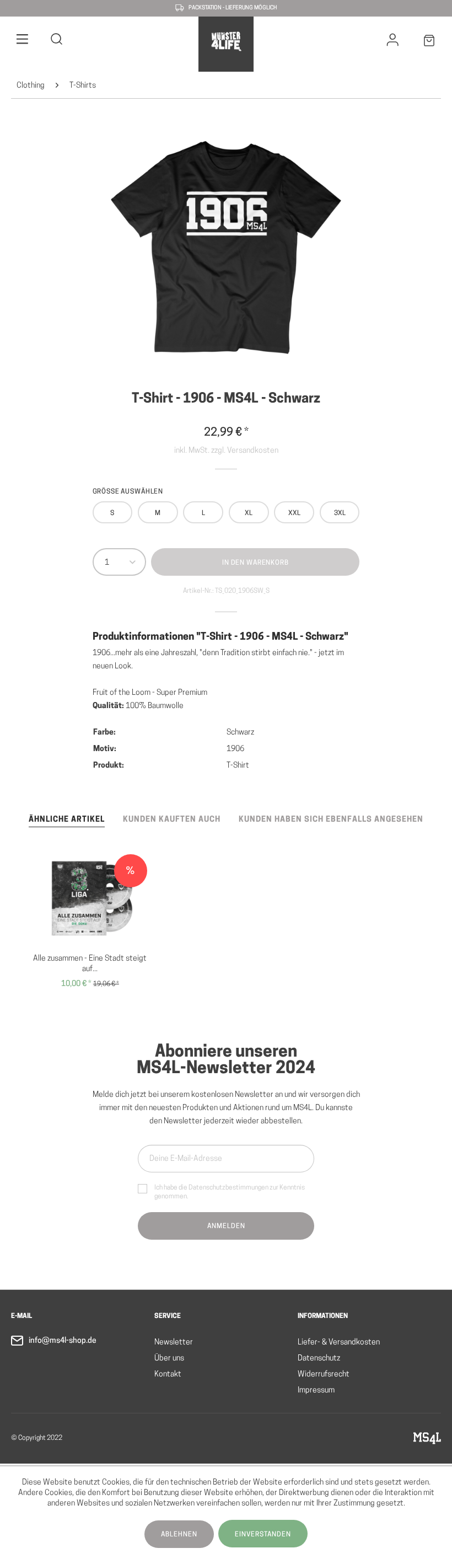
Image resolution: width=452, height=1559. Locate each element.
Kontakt (167, 1374)
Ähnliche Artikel (67, 820)
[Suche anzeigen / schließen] (57, 41)
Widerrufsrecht (323, 1374)
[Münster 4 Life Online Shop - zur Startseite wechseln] (225, 41)
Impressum (316, 1390)
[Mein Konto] (393, 42)
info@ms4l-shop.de (62, 1341)
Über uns (169, 1358)
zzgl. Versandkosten (244, 451)
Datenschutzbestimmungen (228, 1188)
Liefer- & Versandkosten (339, 1342)
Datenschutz (319, 1358)
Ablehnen (179, 1534)
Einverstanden (263, 1534)
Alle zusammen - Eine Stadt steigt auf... (90, 964)
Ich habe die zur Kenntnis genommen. (229, 1192)
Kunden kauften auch (171, 820)
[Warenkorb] (429, 43)
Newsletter (173, 1342)
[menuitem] (23, 41)
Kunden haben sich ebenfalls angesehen (331, 820)
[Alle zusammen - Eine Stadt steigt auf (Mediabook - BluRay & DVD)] (90, 898)
